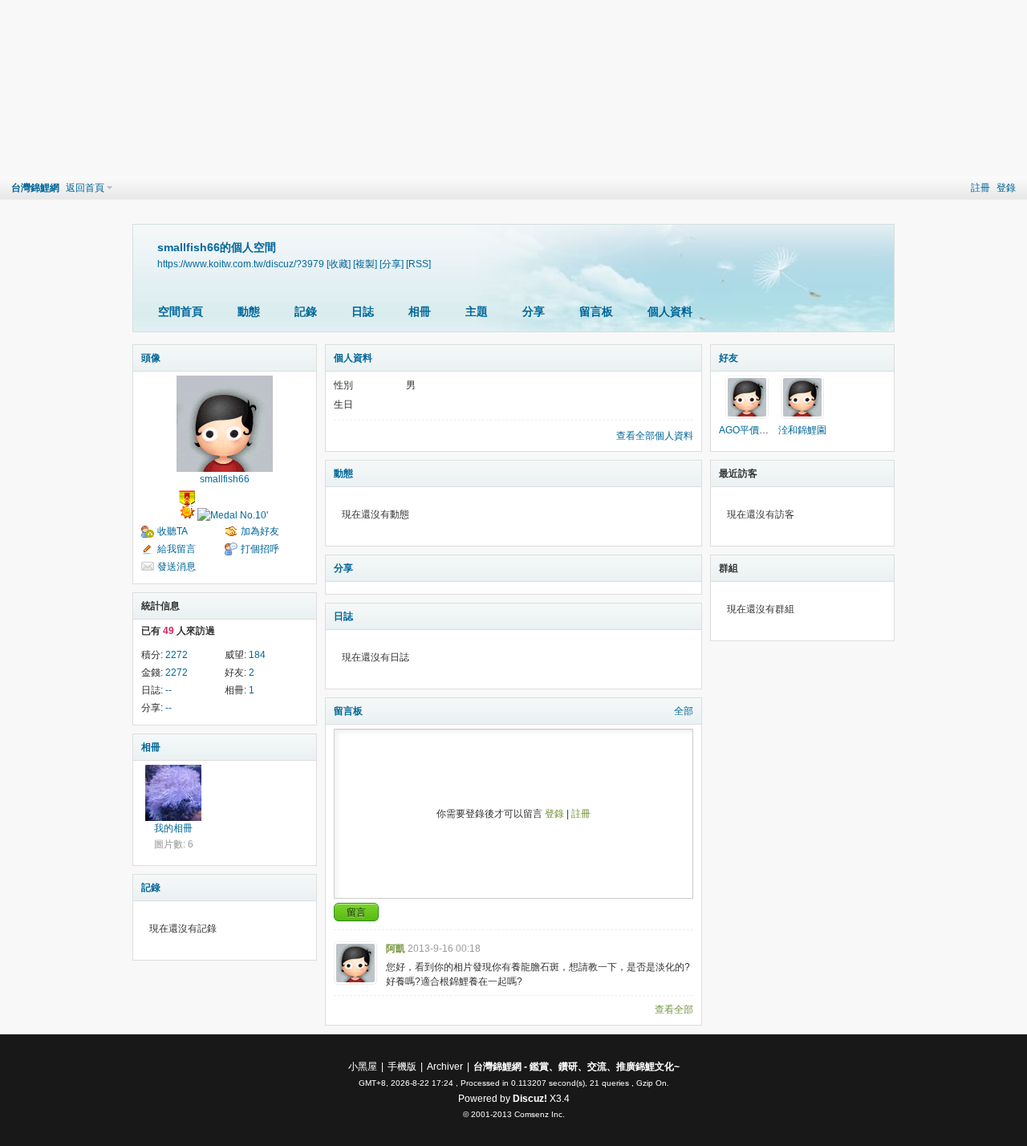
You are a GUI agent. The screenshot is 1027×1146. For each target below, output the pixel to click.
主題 (476, 311)
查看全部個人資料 (654, 435)
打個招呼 (260, 549)
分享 (533, 311)
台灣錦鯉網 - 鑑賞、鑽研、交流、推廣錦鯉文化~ (576, 1066)
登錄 (1006, 187)
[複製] (365, 263)
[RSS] (418, 263)
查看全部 (674, 1009)
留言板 (596, 311)
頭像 (150, 358)
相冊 (419, 311)
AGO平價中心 (748, 430)
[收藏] (339, 263)
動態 (248, 311)
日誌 (362, 311)
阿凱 (395, 948)
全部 (683, 711)
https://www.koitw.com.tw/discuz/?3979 (240, 263)
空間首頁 (180, 311)
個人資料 (669, 311)
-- (168, 690)
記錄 (305, 311)
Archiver (445, 1066)
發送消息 (176, 566)
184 (257, 654)
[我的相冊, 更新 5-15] (173, 793)
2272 (176, 654)
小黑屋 (362, 1066)
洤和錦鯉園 (802, 430)
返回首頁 (85, 187)
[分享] (392, 263)
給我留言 (176, 549)
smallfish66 (225, 479)
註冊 (980, 187)
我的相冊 (173, 828)
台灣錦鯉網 (35, 187)
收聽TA (172, 531)
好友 (728, 358)
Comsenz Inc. (539, 1114)
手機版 (402, 1066)
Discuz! (530, 1098)
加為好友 (260, 531)
